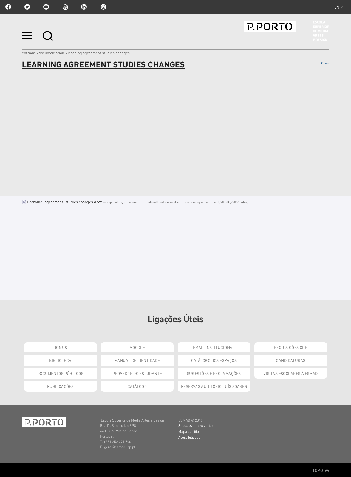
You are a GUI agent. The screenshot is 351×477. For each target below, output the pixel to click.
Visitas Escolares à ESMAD (291, 373)
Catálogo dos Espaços (214, 360)
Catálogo (137, 386)
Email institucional (214, 347)
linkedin (84, 7)
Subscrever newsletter (195, 425)
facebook (8, 7)
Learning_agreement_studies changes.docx (64, 201)
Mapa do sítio (188, 431)
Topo (318, 470)
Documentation (51, 52)
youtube (46, 7)
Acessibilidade (189, 437)
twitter (27, 7)
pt (342, 6)
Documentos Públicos (60, 373)
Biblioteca (60, 360)
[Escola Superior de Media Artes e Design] (286, 31)
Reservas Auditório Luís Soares (214, 386)
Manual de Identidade (137, 360)
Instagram (103, 7)
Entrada (28, 52)
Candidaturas (290, 360)
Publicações (60, 386)
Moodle (137, 347)
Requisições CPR (290, 347)
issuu (65, 7)
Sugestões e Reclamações (214, 373)
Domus (60, 347)
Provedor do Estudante (137, 373)
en (336, 6)
